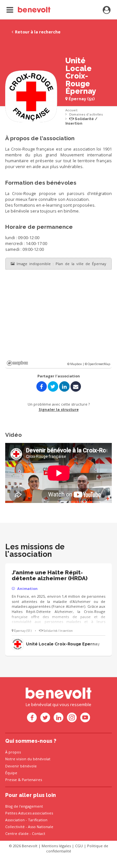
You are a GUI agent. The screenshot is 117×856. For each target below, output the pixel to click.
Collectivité (15, 826)
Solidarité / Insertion (81, 121)
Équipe (11, 772)
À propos (13, 752)
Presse (11, 779)
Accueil (71, 110)
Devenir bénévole (21, 766)
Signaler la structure (59, 409)
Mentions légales (56, 845)
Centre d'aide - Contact (25, 833)
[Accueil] (28, 9)
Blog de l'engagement (24, 806)
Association (15, 819)
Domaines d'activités (86, 114)
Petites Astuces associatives (29, 813)
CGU (79, 845)
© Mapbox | (76, 364)
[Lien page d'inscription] (106, 10)
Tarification (37, 819)
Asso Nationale (40, 826)
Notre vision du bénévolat (27, 758)
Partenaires (32, 779)
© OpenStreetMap (97, 364)
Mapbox (17, 363)
